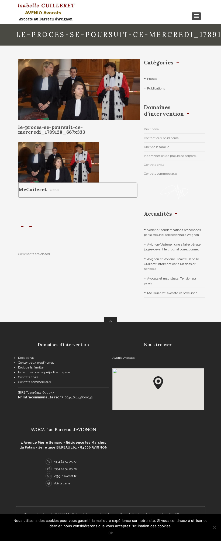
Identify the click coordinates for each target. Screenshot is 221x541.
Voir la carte (62, 483)
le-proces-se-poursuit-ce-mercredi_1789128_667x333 (51, 129)
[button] (158, 382)
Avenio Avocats (123, 358)
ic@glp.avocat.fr (65, 476)
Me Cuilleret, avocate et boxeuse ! (172, 293)
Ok (110, 533)
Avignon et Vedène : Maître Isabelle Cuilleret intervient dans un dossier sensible (171, 264)
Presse (152, 79)
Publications (156, 88)
